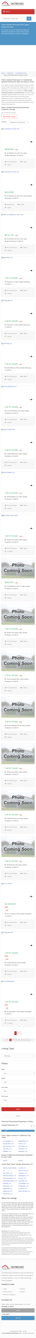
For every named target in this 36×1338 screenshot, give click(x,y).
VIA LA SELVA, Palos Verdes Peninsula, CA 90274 (18, 915)
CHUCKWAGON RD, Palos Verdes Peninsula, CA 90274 (17, 680)
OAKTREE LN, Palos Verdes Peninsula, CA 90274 (18, 369)
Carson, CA (22, 1178)
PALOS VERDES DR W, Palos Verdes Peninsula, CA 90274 (17, 727)
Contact (22, 1292)
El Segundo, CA (23, 1186)
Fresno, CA (22, 1143)
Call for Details (12, 278)
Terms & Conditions (9, 1294)
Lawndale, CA (22, 1181)
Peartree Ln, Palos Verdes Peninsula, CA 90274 (17, 326)
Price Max (4, 1096)
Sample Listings (10, 116)
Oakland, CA (7, 1151)
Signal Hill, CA (7, 1188)
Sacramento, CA (8, 1143)
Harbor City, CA (23, 1170)
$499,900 (9, 149)
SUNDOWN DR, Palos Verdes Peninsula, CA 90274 (15, 964)
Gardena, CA (7, 1183)
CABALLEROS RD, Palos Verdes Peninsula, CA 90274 (16, 455)
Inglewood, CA (7, 1191)
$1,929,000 (10, 905)
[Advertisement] (18, 58)
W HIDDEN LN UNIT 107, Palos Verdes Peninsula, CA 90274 (18, 197)
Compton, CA (22, 1188)
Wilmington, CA (23, 1175)
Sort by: (4, 122)
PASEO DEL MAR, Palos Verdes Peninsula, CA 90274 (16, 541)
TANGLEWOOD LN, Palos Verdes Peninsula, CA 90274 (16, 820)
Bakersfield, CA (23, 1141)
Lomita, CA (22, 1168)
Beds (3, 1069)
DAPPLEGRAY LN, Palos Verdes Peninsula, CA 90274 (16, 498)
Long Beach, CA (23, 1183)
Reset (18, 1116)
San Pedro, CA (7, 1173)
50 (19, 1040)
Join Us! (18, 1318)
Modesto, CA (22, 1151)
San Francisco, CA (9, 1146)
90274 (5, 1160)
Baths (3, 1078)
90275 (20, 1160)
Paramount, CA (8, 1194)
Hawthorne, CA (8, 1186)
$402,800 (9, 192)
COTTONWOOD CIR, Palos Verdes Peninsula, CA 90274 (17, 412)
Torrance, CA (22, 1173)
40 (16, 1040)
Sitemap (22, 1289)
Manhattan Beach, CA (10, 1181)
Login (5, 1289)
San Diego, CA (23, 1146)
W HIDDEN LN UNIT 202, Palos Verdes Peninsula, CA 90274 (16, 240)
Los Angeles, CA (8, 1141)
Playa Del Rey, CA (24, 1191)
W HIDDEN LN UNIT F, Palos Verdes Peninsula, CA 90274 (17, 587)
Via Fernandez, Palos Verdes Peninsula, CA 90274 (18, 1013)
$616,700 (9, 235)
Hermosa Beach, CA (9, 1178)
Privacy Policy (7, 1292)
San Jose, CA (7, 1149)
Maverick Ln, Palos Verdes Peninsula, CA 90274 (17, 283)
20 (10, 1040)
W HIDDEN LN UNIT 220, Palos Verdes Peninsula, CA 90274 (16, 154)
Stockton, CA (22, 1149)
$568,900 (9, 582)
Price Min (4, 1087)
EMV (16, 149)
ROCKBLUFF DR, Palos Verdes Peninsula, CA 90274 (16, 866)
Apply (18, 1109)
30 (13, 1040)
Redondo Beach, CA (9, 1175)
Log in (18, 1310)
